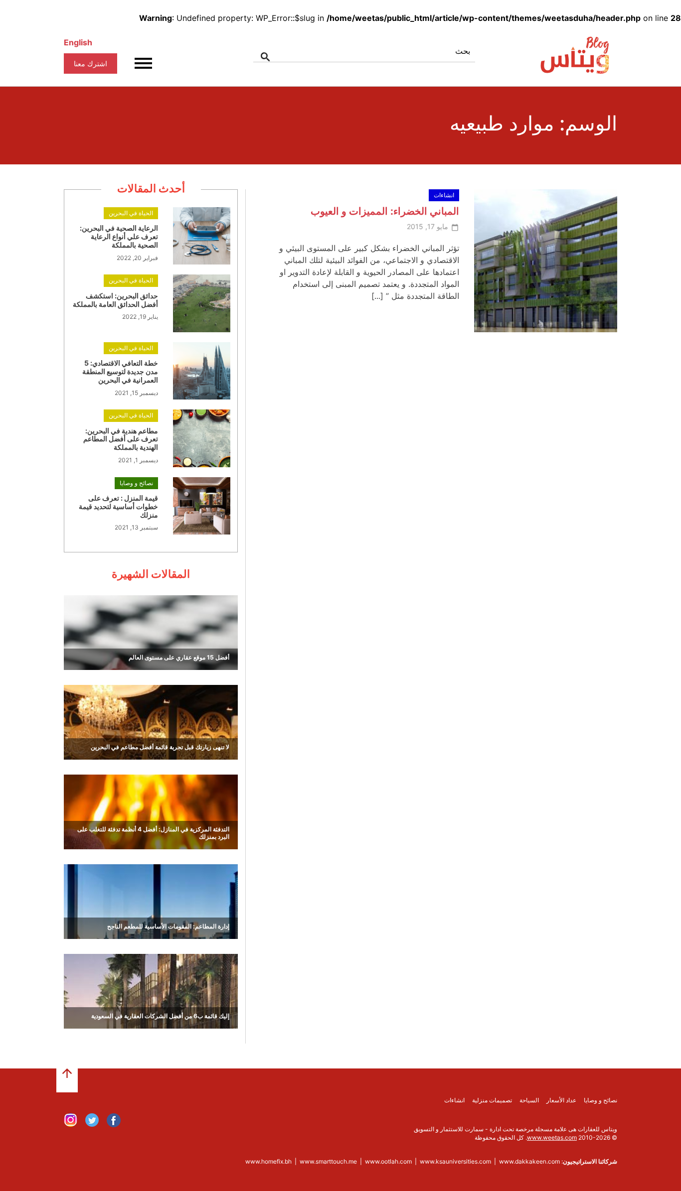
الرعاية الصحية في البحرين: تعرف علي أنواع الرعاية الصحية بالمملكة (119, 236)
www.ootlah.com (388, 1161)
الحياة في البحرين (131, 213)
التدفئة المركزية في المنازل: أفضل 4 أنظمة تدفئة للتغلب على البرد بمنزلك (153, 832)
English (78, 42)
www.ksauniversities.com (455, 1161)
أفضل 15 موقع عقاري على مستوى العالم (179, 657)
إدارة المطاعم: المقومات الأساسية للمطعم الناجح (168, 926)
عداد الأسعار (561, 1100)
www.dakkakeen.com (529, 1161)
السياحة (529, 1100)
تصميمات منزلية (492, 1100)
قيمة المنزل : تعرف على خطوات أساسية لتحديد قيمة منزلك (118, 506)
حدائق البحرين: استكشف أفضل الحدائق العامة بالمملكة (115, 299)
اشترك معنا (90, 63)
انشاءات (444, 195)
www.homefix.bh (268, 1161)
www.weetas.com (552, 1137)
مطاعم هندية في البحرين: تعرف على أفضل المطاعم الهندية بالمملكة (120, 439)
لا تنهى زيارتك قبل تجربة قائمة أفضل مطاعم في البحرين (160, 747)
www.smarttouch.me (328, 1161)
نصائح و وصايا (136, 483)
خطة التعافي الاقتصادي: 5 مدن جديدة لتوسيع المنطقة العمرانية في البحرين (120, 371)
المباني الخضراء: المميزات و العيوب (385, 211)
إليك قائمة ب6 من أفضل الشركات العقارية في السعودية (160, 1016)
